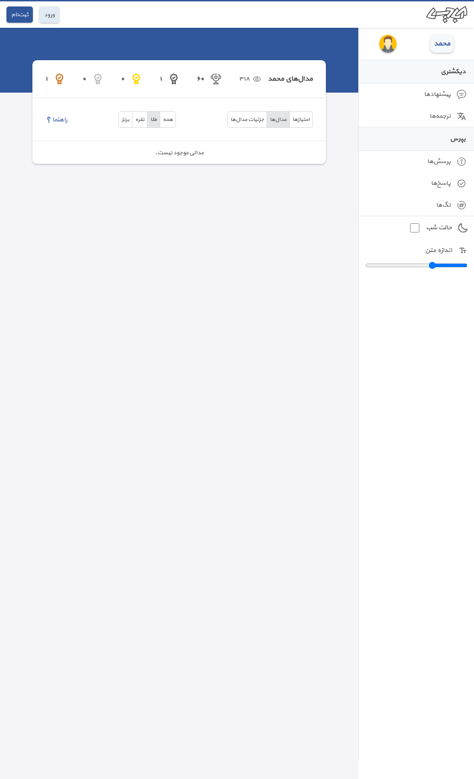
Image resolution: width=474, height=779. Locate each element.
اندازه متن (438, 250)
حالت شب (439, 227)
